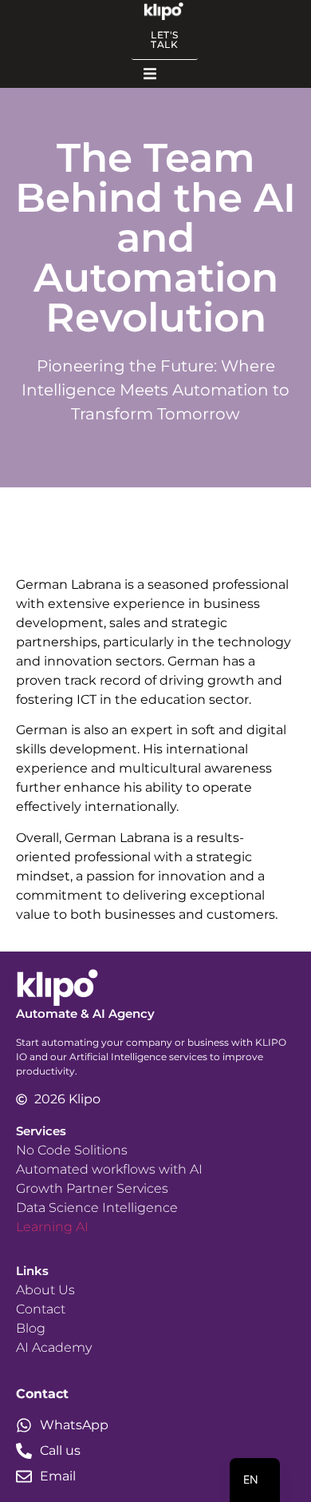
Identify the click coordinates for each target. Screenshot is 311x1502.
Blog (30, 1328)
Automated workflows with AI (109, 1169)
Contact (40, 1309)
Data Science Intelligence (97, 1207)
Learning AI (52, 1226)
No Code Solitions (72, 1150)
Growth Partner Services (92, 1188)
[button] (149, 74)
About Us (45, 1289)
